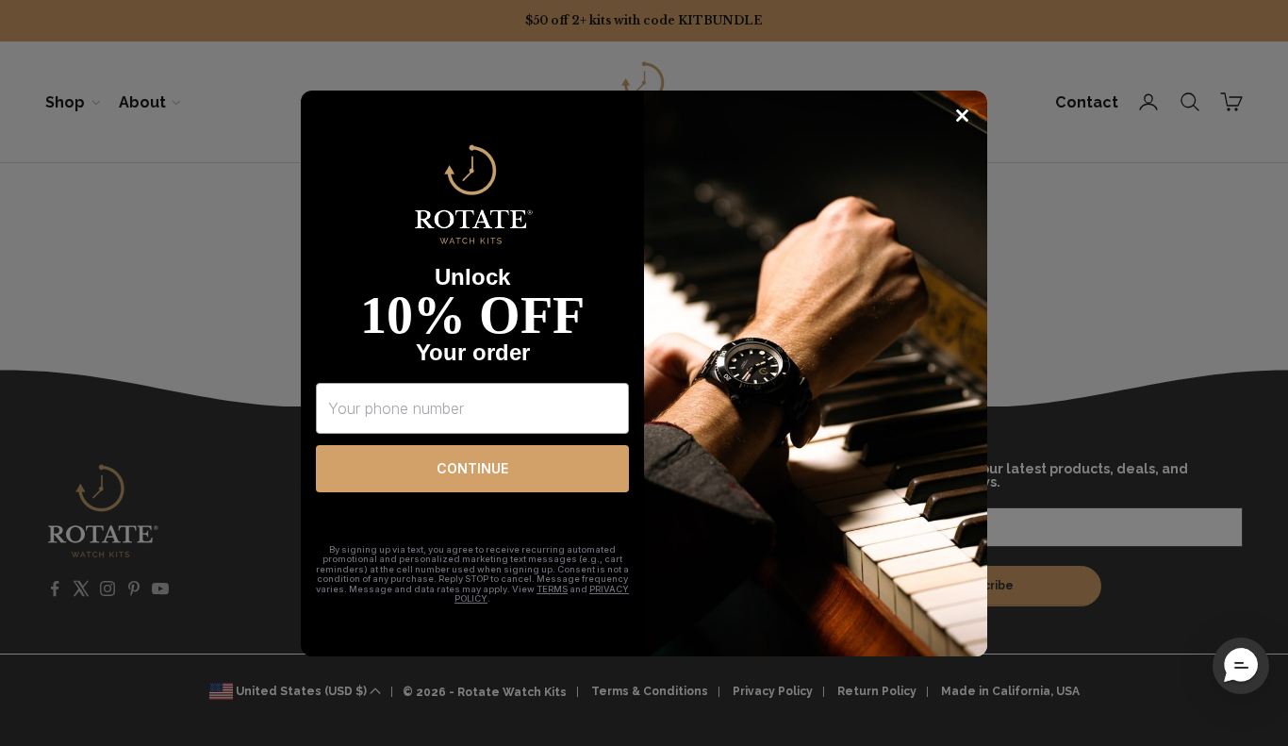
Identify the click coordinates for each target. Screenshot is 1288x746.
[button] (1241, 666)
